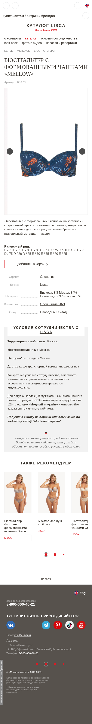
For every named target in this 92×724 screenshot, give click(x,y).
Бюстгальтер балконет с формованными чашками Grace (15, 526)
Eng (83, 593)
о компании (12, 38)
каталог (30, 38)
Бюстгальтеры (44, 50)
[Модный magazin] (33, 5)
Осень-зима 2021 (52, 304)
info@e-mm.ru (22, 635)
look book (11, 43)
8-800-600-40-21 (20, 604)
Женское (23, 50)
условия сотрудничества (58, 38)
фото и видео (32, 43)
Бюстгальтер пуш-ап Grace (50, 522)
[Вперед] (82, 151)
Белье (8, 50)
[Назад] (10, 151)
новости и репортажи (61, 43)
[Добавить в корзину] (28, 538)
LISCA (8, 537)
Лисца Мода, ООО (46, 30)
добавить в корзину (32, 264)
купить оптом (13, 16)
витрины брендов (41, 16)
